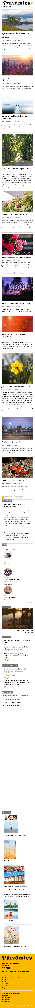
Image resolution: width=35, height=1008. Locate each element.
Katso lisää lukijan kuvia (25, 630)
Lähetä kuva (29, 633)
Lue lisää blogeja (27, 603)
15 (16, 497)
